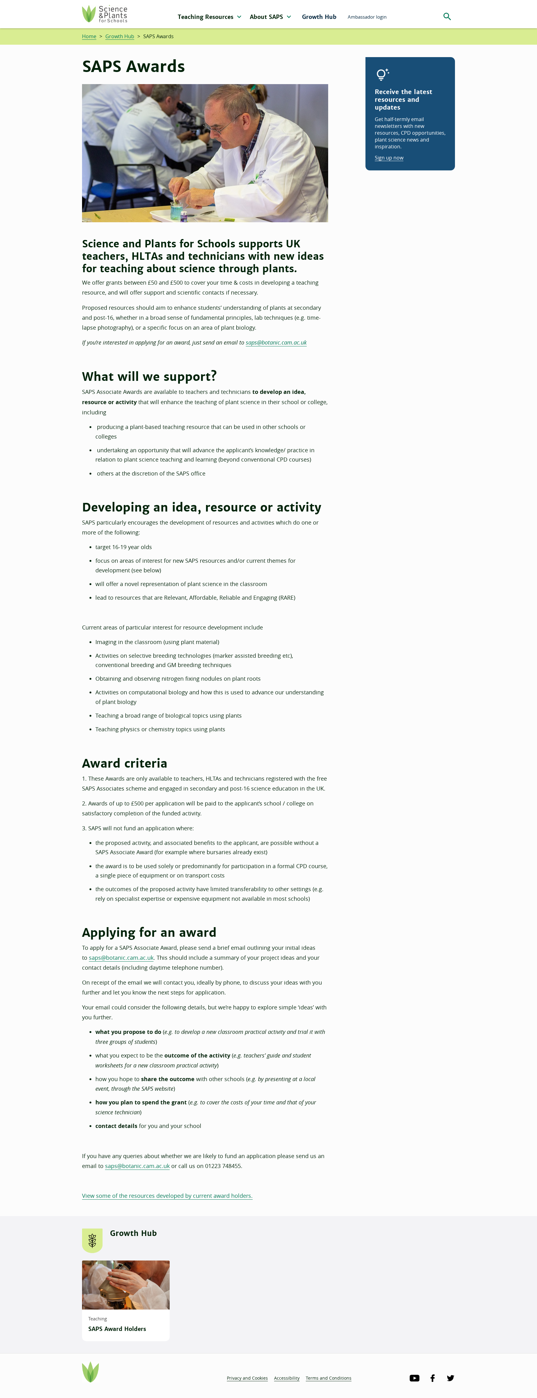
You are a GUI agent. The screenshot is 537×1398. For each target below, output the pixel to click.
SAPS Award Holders (117, 1329)
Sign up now (389, 157)
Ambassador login (367, 17)
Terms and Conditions (328, 1378)
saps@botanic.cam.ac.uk (276, 342)
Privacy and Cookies (247, 1378)
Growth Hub (319, 16)
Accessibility (287, 1378)
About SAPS (267, 16)
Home (89, 36)
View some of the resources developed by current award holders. (167, 1195)
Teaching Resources (206, 16)
